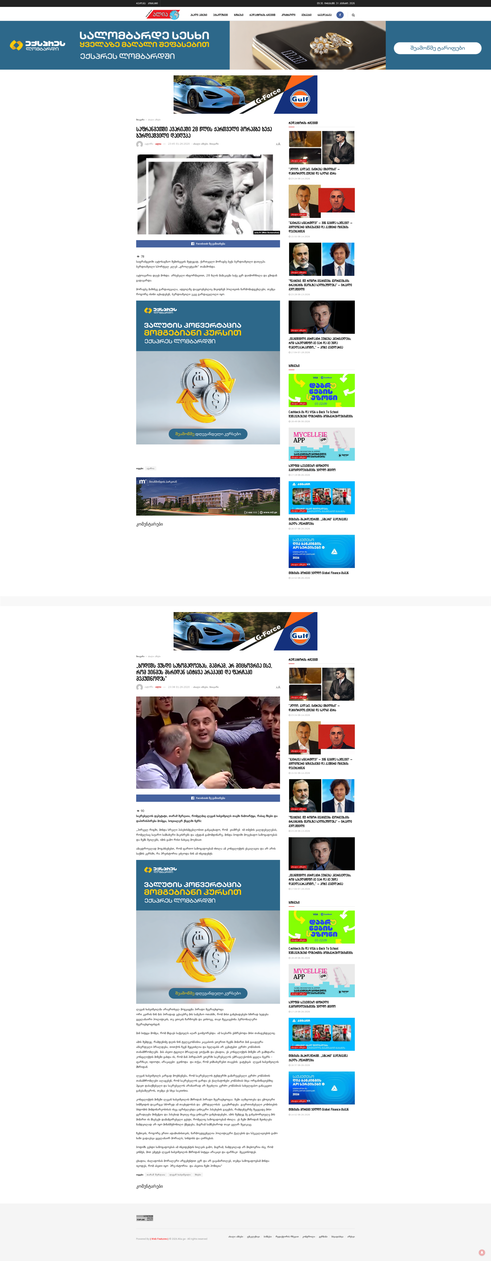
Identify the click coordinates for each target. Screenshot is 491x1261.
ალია (158, 144)
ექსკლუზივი (220, 14)
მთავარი (140, 119)
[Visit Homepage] (162, 15)
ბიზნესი (238, 14)
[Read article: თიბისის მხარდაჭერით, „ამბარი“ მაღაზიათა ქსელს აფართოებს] (322, 497)
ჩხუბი (198, 1174)
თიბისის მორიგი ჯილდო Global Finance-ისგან (319, 573)
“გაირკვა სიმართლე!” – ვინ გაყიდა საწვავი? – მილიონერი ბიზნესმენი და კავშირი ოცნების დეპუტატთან (320, 227)
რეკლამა (141, 3)
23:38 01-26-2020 (179, 687)
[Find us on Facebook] (340, 15)
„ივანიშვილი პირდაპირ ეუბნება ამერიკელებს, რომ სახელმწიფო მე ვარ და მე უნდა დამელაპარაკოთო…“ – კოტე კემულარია (320, 343)
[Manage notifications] (482, 1252)
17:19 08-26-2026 (300, 475)
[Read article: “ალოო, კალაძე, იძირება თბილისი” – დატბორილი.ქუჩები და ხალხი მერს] (322, 147)
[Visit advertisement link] (245, 97)
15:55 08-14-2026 (300, 236)
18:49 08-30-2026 (300, 421)
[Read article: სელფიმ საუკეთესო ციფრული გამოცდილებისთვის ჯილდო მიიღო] (322, 444)
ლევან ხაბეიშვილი (180, 1174)
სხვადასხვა (325, 14)
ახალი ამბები (198, 14)
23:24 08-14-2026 (300, 178)
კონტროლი (288, 14)
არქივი (351, 1236)
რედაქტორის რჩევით (262, 14)
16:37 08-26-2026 (300, 528)
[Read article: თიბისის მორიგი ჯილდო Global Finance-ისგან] (322, 551)
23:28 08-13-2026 (300, 294)
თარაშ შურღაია (156, 1174)
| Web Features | (159, 1238)
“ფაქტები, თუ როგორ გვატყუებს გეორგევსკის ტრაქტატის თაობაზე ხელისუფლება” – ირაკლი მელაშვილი (320, 285)
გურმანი (306, 14)
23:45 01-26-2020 (179, 144)
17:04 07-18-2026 (300, 352)
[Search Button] (353, 15)
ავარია (150, 468)
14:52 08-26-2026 (300, 578)
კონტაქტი (153, 3)
